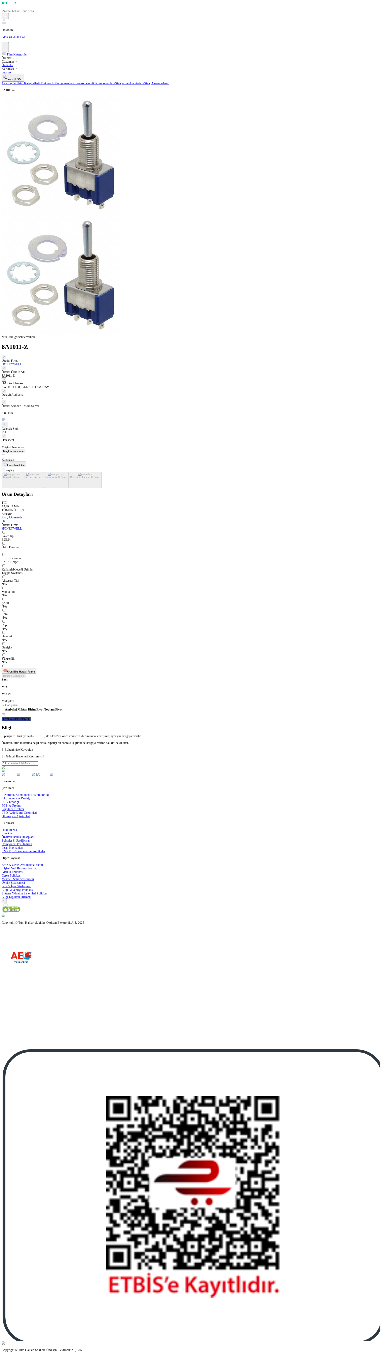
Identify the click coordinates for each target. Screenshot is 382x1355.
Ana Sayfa (9, 83)
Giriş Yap (7, 36)
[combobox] (4, 901)
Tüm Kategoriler (17, 54)
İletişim (6, 72)
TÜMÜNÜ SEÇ (12, 510)
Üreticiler (7, 65)
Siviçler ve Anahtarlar (129, 83)
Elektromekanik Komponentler (95, 83)
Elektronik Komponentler (58, 83)
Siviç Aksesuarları (156, 83)
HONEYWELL (12, 528)
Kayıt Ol (19, 36)
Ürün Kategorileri (29, 83)
